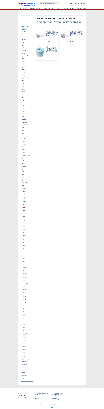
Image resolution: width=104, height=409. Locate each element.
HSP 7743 (24, 203)
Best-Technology (25, 55)
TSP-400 (24, 315)
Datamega (24, 72)
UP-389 (24, 356)
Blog (22, 16)
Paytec (23, 157)
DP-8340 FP (24, 194)
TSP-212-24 (24, 312)
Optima (23, 150)
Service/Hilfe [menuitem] (82, 0)
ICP (22, 103)
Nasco (23, 132)
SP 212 (24, 239)
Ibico (23, 99)
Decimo (23, 75)
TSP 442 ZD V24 (25, 283)
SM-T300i (24, 232)
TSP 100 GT (24, 267)
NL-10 (24, 211)
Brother (23, 61)
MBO (23, 117)
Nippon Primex (25, 136)
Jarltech (23, 111)
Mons (23, 127)
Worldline (24, 377)
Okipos (23, 144)
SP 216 (24, 241)
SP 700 (24, 254)
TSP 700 (24, 295)
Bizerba (23, 58)
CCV (23, 66)
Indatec (23, 105)
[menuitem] (49, 3)
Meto (23, 121)
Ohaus (23, 141)
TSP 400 (24, 279)
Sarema (23, 172)
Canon (23, 62)
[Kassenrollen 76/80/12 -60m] (39, 35)
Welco (23, 373)
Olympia (23, 147)
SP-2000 (24, 260)
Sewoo (23, 179)
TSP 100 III (24, 268)
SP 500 (24, 249)
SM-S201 (24, 220)
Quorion (23, 165)
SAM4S (23, 168)
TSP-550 (24, 318)
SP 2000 (24, 238)
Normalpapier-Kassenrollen (27, 20)
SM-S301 (24, 226)
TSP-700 (24, 330)
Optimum (24, 152)
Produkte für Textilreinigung (24, 32)
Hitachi (23, 92)
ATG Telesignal (25, 44)
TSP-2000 (24, 311)
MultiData (24, 128)
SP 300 (24, 245)
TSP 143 (24, 274)
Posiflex (23, 160)
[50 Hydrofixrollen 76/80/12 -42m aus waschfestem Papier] (39, 52)
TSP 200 (24, 276)
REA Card (24, 166)
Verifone (23, 370)
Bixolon (23, 56)
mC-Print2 (24, 204)
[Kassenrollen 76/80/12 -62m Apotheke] (64, 35)
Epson (23, 83)
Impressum (37, 398)
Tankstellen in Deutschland (57, 397)
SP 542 (24, 252)
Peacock (23, 158)
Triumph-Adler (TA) (25, 364)
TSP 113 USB (25, 273)
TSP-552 (24, 321)
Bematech (24, 50)
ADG (23, 37)
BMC (23, 59)
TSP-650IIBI (24, 327)
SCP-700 (24, 214)
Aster (23, 42)
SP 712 (24, 255)
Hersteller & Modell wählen (27, 35)
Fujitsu (23, 84)
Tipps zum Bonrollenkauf (56, 399)
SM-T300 (24, 229)
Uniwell (23, 366)
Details (51, 38)
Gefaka (23, 89)
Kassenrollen (54, 395)
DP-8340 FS (24, 195)
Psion (23, 163)
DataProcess (24, 73)
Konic (23, 114)
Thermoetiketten (25, 29)
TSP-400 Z (24, 317)
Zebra (23, 380)
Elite (23, 80)
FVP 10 (24, 197)
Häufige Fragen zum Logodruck (57, 394)
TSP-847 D (24, 346)
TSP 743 (24, 298)
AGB (35, 397)
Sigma (23, 183)
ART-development (25, 40)
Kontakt (36, 391)
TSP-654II (24, 328)
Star (23, 187)
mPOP (24, 210)
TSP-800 (24, 336)
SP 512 (24, 251)
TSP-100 (24, 305)
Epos (23, 81)
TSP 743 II (24, 299)
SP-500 (24, 261)
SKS (23, 185)
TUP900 (24, 355)
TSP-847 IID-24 (25, 350)
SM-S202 (24, 222)
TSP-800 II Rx (25, 339)
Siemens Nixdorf (25, 182)
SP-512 (24, 263)
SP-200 (24, 258)
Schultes (23, 174)
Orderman (24, 154)
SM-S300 (24, 225)
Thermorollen (24, 18)
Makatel (23, 116)
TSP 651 (24, 290)
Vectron (23, 369)
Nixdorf (23, 138)
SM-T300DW (25, 230)
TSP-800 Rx (24, 340)
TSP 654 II (24, 293)
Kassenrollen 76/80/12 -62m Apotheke (76, 29)
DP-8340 (24, 192)
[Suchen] (58, 3)
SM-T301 (24, 233)
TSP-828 (24, 342)
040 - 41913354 (21, 396)
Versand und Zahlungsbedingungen (41, 393)
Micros (23, 125)
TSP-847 (24, 343)
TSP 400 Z (24, 280)
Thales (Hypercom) (25, 361)
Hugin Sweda (24, 95)
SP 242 (24, 242)
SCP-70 (24, 213)
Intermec (24, 108)
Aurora (23, 45)
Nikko (23, 135)
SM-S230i (24, 223)
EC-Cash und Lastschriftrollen (25, 24)
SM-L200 (24, 216)
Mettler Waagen (25, 122)
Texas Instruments (25, 359)
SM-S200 (24, 219)
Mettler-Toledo (25, 124)
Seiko (23, 176)
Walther (23, 372)
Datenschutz (37, 395)
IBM (23, 100)
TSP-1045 (24, 308)
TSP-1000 (24, 306)
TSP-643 (24, 324)
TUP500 (24, 353)
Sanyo (23, 171)
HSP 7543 (24, 200)
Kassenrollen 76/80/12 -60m (51, 29)
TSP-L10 (24, 352)
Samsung (24, 169)
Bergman (24, 51)
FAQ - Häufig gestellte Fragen (57, 393)
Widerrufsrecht (37, 394)
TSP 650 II (24, 289)
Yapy (23, 378)
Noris (23, 139)
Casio (23, 64)
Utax (23, 367)
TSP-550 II (24, 320)
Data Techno (24, 70)
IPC (22, 110)
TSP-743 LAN (25, 331)
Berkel (23, 53)
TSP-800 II (24, 337)
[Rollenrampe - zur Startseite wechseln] (26, 4)
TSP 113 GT (24, 271)
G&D (23, 86)
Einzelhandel (54, 391)
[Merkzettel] (71, 3)
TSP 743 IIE (24, 302)
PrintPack (24, 161)
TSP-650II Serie (25, 325)
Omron (23, 149)
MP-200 (24, 207)
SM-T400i (24, 236)
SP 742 (24, 257)
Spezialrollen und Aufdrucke (25, 27)
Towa (23, 362)
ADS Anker (24, 39)
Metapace (24, 119)
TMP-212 (24, 264)
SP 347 (24, 248)
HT (22, 94)
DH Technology (25, 77)
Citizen (23, 67)
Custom (23, 69)
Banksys (23, 48)
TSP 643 (24, 286)
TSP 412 (24, 282)
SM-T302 (24, 235)
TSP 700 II (24, 296)
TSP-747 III (24, 334)
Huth (23, 97)
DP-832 (24, 191)
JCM (23, 113)
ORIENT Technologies (26, 155)
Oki (23, 143)
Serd (23, 177)
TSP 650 (24, 287)
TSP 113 (24, 270)
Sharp (23, 180)
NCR (23, 133)
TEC (23, 358)
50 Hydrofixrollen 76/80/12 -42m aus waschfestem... (51, 47)
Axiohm (23, 47)
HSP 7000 (24, 198)
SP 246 (24, 244)
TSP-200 (24, 309)
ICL (22, 102)
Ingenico (23, 106)
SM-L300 (24, 217)
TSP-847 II (24, 347)
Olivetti (23, 146)
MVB (23, 130)
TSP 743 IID (24, 301)
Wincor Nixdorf (25, 375)
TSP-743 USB (25, 333)
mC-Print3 (24, 206)
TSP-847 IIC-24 (25, 349)
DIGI (23, 78)
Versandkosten (50, 404)
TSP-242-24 (24, 314)
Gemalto (23, 91)
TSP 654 (24, 292)
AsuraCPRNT (25, 188)
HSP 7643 (24, 201)
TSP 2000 (24, 277)
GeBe (23, 88)
